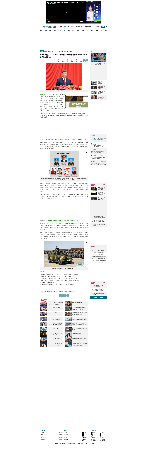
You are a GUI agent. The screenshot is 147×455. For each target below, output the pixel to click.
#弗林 (66, 291)
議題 (82, 26)
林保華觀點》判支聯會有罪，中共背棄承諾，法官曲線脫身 (55, 334)
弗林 (60, 142)
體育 (78, 30)
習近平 (57, 98)
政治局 (49, 113)
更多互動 (43, 430)
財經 (50, 30)
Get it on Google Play (94, 440)
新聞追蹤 (43, 439)
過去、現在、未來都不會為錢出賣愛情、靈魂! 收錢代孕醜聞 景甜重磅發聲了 (55, 324)
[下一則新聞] (87, 51)
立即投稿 (61, 436)
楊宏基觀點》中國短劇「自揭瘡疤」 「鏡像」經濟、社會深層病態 (79, 339)
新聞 (65, 26)
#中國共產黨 (71, 291)
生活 (64, 30)
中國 (60, 30)
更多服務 (63, 430)
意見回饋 (61, 437)
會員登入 (61, 439)
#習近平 (55, 291)
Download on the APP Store (103, 440)
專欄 (97, 30)
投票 (42, 436)
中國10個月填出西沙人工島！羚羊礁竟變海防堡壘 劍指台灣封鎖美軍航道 (79, 344)
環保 (92, 30)
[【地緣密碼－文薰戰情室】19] (93, 12)
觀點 (69, 26)
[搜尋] (106, 27)
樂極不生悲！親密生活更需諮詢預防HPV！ (79, 329)
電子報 (42, 437)
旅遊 (87, 30)
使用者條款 (66, 434)
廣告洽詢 (66, 439)
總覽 (61, 26)
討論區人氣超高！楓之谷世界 (54, 338)
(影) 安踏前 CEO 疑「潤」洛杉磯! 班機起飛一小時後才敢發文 (55, 344)
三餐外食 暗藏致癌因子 (77, 333)
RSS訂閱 (66, 432)
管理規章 (66, 437)
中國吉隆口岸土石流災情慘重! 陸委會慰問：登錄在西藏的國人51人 (79, 308)
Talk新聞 (78, 26)
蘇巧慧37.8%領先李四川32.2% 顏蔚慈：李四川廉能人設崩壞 (62, 220)
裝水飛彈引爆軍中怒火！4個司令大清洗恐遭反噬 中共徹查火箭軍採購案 (55, 303)
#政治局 (61, 291)
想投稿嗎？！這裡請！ (98, 297)
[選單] (41, 27)
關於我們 (61, 432)
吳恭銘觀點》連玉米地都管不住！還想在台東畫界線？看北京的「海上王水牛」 (79, 319)
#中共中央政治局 (48, 291)
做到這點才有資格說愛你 (53, 312)
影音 (106, 30)
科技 (83, 30)
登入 (103, 26)
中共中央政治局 (44, 94)
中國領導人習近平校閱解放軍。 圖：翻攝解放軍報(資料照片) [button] (64, 268)
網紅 (73, 30)
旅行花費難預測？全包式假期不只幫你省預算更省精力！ (79, 313)
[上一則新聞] (85, 51)
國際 (46, 30)
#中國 (42, 291)
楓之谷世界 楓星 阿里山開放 (54, 307)
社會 (55, 30)
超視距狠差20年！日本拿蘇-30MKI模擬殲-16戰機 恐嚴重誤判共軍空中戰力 (79, 324)
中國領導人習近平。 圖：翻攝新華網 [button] (64, 90)
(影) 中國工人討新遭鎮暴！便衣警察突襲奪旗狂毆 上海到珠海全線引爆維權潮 (55, 319)
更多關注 (94, 430)
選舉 (101, 30)
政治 (41, 30)
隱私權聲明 (66, 436)
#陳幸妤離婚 (88, 26)
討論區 (73, 26)
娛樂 (69, 30)
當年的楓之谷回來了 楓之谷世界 (55, 328)
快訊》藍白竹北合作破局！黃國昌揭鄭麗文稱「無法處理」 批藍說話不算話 (66, 139)
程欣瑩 (44, 59)
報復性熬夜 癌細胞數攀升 (77, 302)
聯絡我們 (61, 434)
